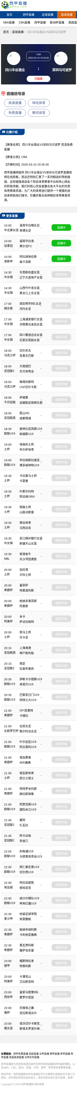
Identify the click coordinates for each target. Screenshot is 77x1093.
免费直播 (15, 112)
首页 (9, 14)
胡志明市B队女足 (30, 303)
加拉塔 (24, 569)
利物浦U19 (26, 851)
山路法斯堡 (27, 512)
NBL (7, 558)
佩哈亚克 (25, 887)
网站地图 (39, 1084)
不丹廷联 (10, 402)
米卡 (22, 616)
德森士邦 (25, 507)
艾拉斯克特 (27, 981)
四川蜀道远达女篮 (31, 334)
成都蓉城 (25, 418)
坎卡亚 (24, 637)
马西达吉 (25, 527)
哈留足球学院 (28, 914)
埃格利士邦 (27, 444)
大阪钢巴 (25, 366)
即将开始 (61, 274)
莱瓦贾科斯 (27, 945)
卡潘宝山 (25, 976)
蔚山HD (24, 413)
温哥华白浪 (27, 241)
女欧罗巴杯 (11, 730)
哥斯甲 (8, 261)
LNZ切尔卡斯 (28, 387)
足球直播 (47, 14)
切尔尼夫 (25, 350)
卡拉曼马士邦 (28, 475)
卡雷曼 (24, 480)
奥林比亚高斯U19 (31, 428)
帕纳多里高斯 (28, 601)
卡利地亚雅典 (28, 934)
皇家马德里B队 (29, 992)
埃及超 (8, 887)
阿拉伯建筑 (27, 882)
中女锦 (8, 277)
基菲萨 (24, 585)
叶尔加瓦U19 (28, 741)
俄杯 (7, 1012)
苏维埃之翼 (27, 1007)
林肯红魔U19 (28, 903)
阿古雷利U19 (28, 747)
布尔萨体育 (27, 449)
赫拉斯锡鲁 (27, 793)
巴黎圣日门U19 (29, 694)
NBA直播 (9, 22)
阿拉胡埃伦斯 (28, 256)
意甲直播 (65, 1053)
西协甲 (8, 996)
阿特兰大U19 (28, 700)
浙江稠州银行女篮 (31, 538)
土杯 (7, 449)
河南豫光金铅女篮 (31, 324)
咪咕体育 (38, 103)
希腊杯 (8, 590)
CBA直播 (24, 22)
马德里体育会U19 (31, 856)
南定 (22, 663)
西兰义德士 (27, 778)
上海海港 (25, 647)
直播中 (61, 227)
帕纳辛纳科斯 (28, 929)
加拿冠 (8, 245)
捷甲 (7, 965)
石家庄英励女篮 (30, 340)
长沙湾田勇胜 (28, 559)
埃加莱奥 (25, 757)
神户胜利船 (27, 653)
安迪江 (24, 840)
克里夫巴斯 (27, 355)
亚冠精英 (10, 417)
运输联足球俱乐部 (31, 402)
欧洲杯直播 (57, 22)
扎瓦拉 (24, 825)
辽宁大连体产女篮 (31, 277)
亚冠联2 (9, 371)
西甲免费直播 (20, 1053)
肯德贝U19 (26, 684)
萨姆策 (24, 397)
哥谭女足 (25, 230)
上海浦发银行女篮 (31, 319)
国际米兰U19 (28, 809)
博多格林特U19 (29, 465)
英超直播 (34, 1053)
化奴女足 (25, 726)
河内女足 (25, 308)
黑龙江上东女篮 (30, 293)
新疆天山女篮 (28, 543)
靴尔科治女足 (28, 731)
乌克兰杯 (10, 355)
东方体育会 (27, 371)
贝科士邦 (25, 574)
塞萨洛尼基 (27, 950)
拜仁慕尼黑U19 (29, 867)
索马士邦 (25, 632)
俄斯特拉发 (27, 960)
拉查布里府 (27, 668)
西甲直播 (28, 14)
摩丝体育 (25, 522)
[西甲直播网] (14, 9)
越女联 (8, 308)
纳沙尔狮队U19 (29, 898)
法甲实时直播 (31, 1057)
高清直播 (15, 103)
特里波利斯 (27, 590)
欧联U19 (9, 433)
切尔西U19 (26, 872)
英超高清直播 (16, 1057)
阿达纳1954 (27, 496)
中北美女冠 (11, 230)
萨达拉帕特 (27, 621)
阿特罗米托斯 (28, 788)
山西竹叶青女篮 (30, 288)
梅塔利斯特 (27, 381)
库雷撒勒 (25, 919)
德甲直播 (55, 1053)
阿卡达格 (25, 835)
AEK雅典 (25, 762)
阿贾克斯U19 (28, 804)
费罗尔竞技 (27, 997)
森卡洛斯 (25, 261)
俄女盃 (8, 1028)
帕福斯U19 (26, 434)
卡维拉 (24, 715)
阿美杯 (8, 621)
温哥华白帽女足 (30, 225)
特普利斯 (25, 966)
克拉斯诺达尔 (28, 1013)
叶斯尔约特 (27, 491)
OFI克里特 (26, 710)
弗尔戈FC (26, 246)
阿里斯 (24, 606)
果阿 (22, 820)
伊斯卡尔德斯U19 (31, 679)
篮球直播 (66, 14)
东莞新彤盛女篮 (30, 272)
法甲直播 (44, 1053)
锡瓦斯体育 (27, 773)
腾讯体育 (38, 112)
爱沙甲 (8, 918)
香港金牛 (25, 554)
